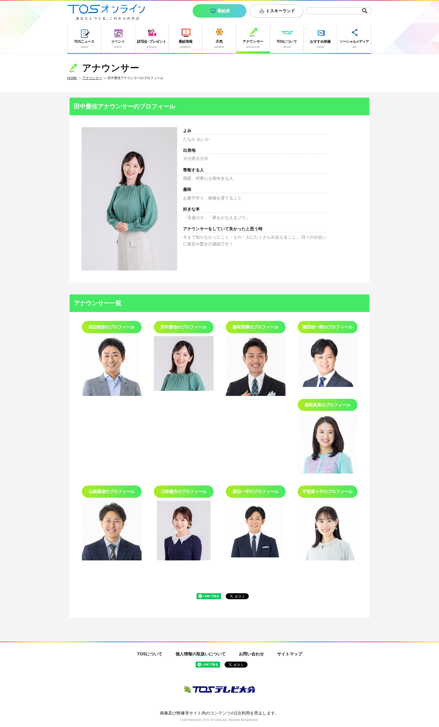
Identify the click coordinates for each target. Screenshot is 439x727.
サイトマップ (289, 653)
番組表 (223, 10)
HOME (72, 78)
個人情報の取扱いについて (201, 653)
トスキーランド (280, 10)
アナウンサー (92, 78)
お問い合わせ (251, 653)
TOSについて (149, 653)
